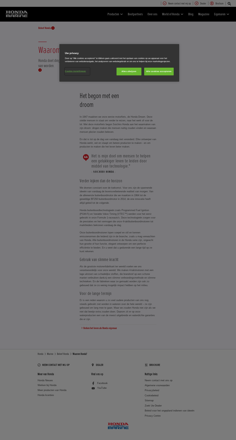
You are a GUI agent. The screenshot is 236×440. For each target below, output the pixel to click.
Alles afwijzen (129, 71)
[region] (119, 63)
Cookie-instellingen (75, 71)
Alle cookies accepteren (159, 71)
